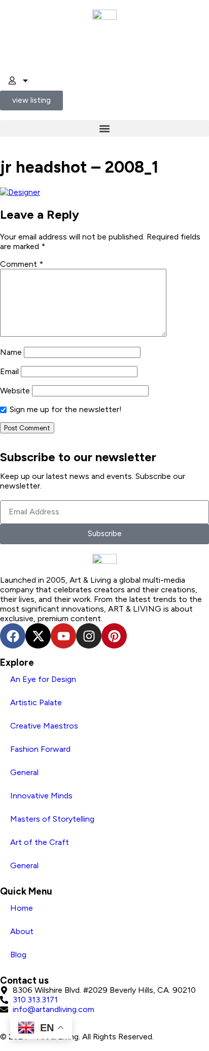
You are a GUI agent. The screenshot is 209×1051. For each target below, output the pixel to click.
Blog (18, 954)
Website (15, 390)
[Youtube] (63, 636)
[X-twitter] (38, 636)
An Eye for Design (43, 679)
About (21, 931)
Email (9, 371)
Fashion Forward (40, 749)
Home (21, 908)
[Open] (25, 80)
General (24, 772)
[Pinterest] (114, 636)
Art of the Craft (39, 842)
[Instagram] (88, 636)
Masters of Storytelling (52, 819)
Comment (21, 264)
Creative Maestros (44, 726)
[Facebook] (12, 636)
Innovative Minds (41, 795)
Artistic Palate (36, 702)
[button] (104, 128)
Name (11, 352)
